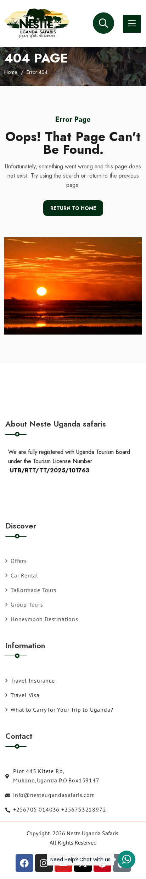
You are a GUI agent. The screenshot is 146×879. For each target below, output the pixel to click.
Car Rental (24, 575)
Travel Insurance (33, 680)
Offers (19, 560)
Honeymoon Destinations (44, 619)
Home (10, 72)
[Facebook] (24, 863)
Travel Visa (25, 695)
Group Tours (27, 604)
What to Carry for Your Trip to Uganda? (62, 709)
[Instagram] (44, 863)
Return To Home (73, 208)
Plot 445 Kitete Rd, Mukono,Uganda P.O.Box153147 (56, 775)
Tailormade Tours (34, 589)
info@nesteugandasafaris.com (54, 794)
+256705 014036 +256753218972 (59, 809)
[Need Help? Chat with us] (126, 859)
